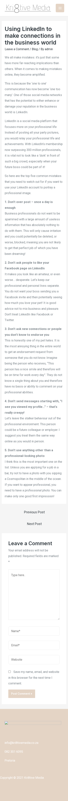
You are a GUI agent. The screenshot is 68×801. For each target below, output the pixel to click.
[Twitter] (12, 794)
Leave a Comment (17, 49)
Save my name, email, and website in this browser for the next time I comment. (33, 677)
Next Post (34, 524)
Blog (35, 49)
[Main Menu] (60, 8)
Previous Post (34, 512)
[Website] (34, 660)
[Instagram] (24, 794)
